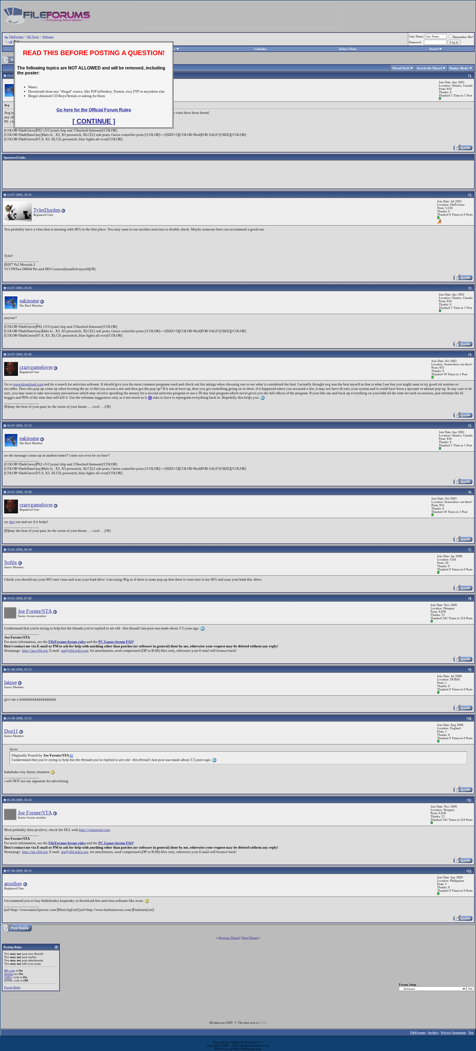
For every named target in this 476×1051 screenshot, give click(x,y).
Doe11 (11, 731)
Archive (433, 1032)
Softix (10, 562)
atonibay (13, 883)
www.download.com (28, 384)
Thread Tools (400, 68)
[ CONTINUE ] (93, 121)
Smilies (8, 973)
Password (415, 42)
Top (471, 1032)
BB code (9, 970)
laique (10, 682)
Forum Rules (12, 987)
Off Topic (33, 36)
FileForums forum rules (67, 642)
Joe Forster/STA (35, 611)
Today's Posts (347, 48)
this (12, 522)
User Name (416, 36)
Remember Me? (463, 37)
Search (433, 48)
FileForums (16, 36)
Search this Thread (429, 68)
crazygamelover (36, 367)
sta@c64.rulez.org (74, 650)
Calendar (260, 48)
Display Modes (459, 68)
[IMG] (8, 977)
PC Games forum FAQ (115, 642)
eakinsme (29, 301)
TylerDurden (46, 210)
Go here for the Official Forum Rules (93, 110)
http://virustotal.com (94, 830)
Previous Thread (229, 937)
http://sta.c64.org (35, 650)
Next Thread (250, 937)
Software (48, 36)
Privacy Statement (453, 1032)
